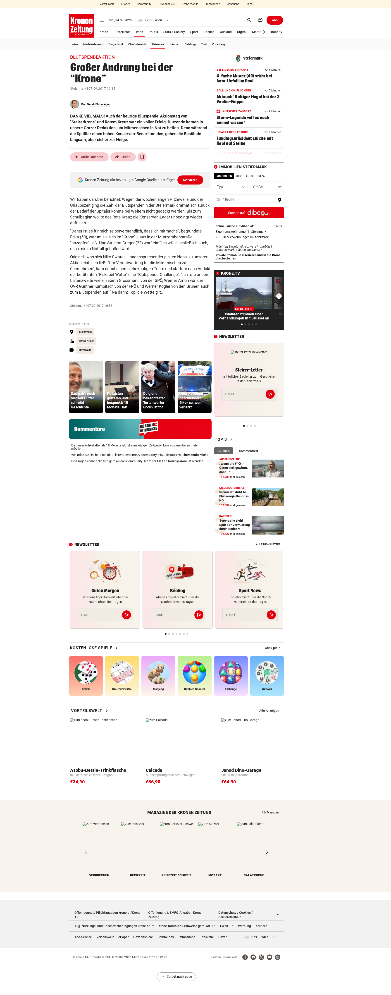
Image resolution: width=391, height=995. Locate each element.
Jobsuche (233, 4)
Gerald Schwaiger (98, 104)
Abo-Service (83, 937)
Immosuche (212, 4)
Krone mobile (190, 4)
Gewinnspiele (167, 4)
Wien (139, 32)
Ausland (226, 32)
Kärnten (174, 44)
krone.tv (276, 32)
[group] (86, 387)
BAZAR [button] (262, 176)
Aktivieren (190, 180)
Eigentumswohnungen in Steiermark (249, 231)
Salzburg (190, 44)
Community (144, 4)
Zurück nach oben (176, 976)
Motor (256, 32)
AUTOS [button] (250, 176)
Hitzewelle (85, 350)
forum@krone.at (179, 461)
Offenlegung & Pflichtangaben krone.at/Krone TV (107, 915)
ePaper (125, 4)
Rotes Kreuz (86, 341)
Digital (242, 32)
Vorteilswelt (107, 4)
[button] (264, 32)
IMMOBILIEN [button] (224, 176)
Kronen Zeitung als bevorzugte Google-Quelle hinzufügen (141, 180)
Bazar (249, 4)
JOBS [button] (239, 176)
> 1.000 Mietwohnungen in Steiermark (249, 237)
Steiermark (157, 44)
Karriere (261, 926)
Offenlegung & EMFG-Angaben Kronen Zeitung (175, 915)
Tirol (204, 44)
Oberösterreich (137, 44)
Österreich (123, 32)
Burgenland (116, 44)
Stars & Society (174, 32)
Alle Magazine (270, 812)
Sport (194, 32)
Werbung (244, 926)
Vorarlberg (218, 44)
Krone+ (105, 32)
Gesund (209, 32)
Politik (153, 32)
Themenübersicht (195, 455)
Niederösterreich (93, 44)
